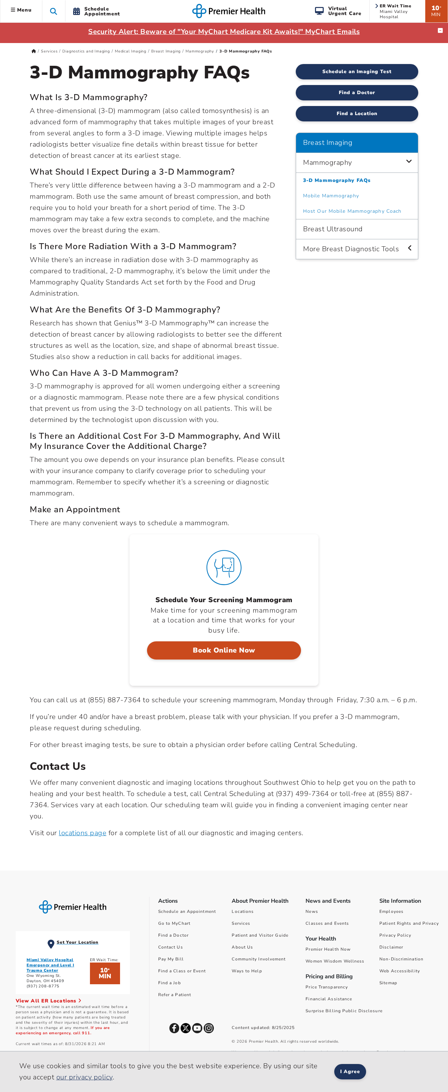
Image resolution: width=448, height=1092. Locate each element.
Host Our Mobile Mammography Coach (352, 211)
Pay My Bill (171, 959)
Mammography (200, 51)
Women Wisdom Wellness (335, 961)
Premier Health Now (328, 949)
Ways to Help (247, 971)
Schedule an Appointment (187, 911)
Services (49, 51)
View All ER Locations (47, 1001)
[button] (53, 11)
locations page (82, 833)
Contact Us (170, 947)
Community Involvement (259, 959)
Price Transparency (327, 987)
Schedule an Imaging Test (357, 71)
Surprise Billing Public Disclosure (344, 1011)
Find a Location (357, 113)
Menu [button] (23, 10)
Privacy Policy (395, 935)
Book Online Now (224, 650)
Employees (391, 911)
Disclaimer (391, 947)
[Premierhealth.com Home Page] (33, 51)
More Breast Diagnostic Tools (351, 249)
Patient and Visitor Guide (260, 935)
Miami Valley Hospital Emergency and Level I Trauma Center (50, 965)
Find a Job (169, 983)
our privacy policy (84, 1077)
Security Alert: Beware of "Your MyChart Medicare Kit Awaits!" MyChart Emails (224, 31)
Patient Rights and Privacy (409, 923)
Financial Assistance (329, 999)
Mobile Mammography (331, 195)
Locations (243, 911)
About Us (242, 947)
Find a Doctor (357, 92)
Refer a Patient (174, 995)
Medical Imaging (130, 51)
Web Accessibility (399, 971)
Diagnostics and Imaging (86, 51)
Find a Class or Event (182, 971)
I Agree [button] (350, 1071)
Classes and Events (327, 923)
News (312, 911)
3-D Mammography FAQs (337, 180)
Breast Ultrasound (333, 229)
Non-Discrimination (401, 959)
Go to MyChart (174, 923)
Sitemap (388, 983)
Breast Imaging (166, 51)
